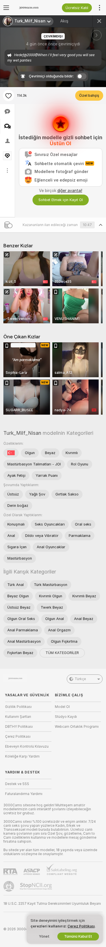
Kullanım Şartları (18, 717)
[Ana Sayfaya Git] (32, 8)
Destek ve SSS (17, 784)
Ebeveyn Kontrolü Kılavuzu (27, 746)
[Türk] (11, 452)
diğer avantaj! (69, 190)
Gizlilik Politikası (18, 707)
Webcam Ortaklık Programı (77, 727)
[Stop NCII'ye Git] (36, 886)
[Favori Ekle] (8, 95)
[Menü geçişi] (6, 7)
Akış (64, 21)
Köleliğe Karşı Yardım (22, 756)
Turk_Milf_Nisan (22, 433)
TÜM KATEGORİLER (62, 653)
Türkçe (80, 679)
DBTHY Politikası (19, 727)
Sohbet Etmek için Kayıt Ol (60, 200)
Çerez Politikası (18, 737)
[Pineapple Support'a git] (9, 886)
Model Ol (62, 707)
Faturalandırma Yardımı (23, 794)
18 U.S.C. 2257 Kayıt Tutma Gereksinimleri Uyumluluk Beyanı (52, 904)
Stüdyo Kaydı (66, 717)
